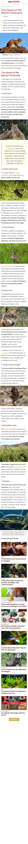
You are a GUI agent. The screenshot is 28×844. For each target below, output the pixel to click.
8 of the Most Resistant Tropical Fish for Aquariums (13, 649)
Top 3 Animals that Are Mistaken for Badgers (13, 670)
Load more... (14, 719)
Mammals (4, 667)
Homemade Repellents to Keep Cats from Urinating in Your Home (14, 605)
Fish (2, 689)
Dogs (2, 557)
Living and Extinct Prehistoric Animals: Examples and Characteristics (12, 583)
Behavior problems (6, 602)
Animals (3, 6)
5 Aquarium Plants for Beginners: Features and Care (13, 692)
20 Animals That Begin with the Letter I (13, 714)
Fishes (3, 646)
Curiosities (4, 579)
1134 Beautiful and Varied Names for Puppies (13, 560)
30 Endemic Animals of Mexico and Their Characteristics (13, 627)
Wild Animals (10, 6)
